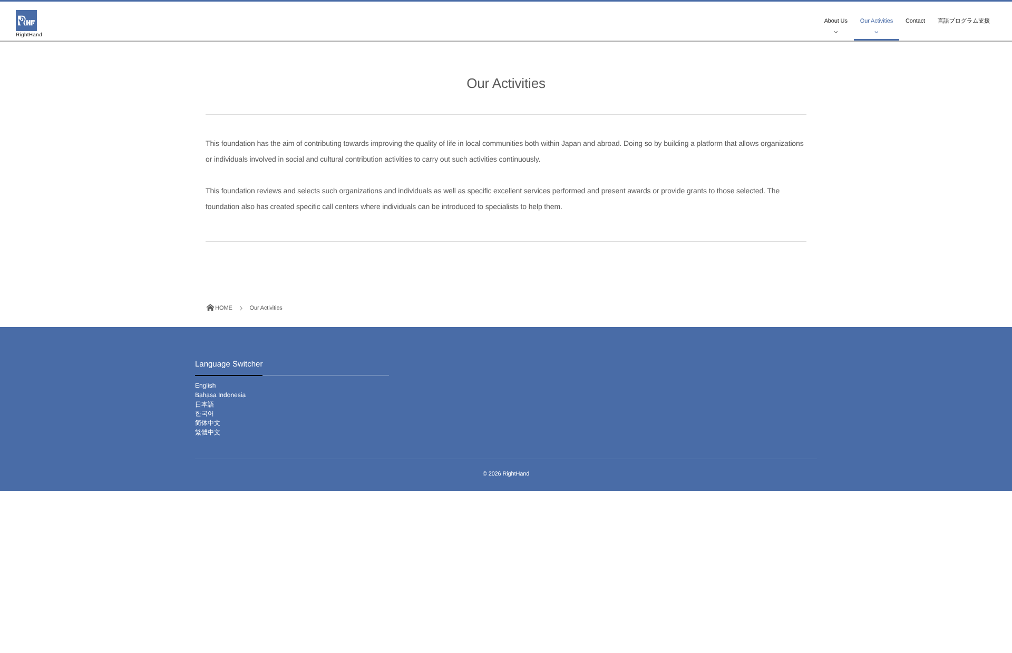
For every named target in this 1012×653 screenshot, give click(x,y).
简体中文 (207, 423)
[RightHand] (26, 20)
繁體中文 (207, 432)
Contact (915, 21)
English (205, 385)
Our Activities (876, 21)
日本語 (204, 404)
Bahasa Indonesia (220, 395)
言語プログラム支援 (964, 21)
